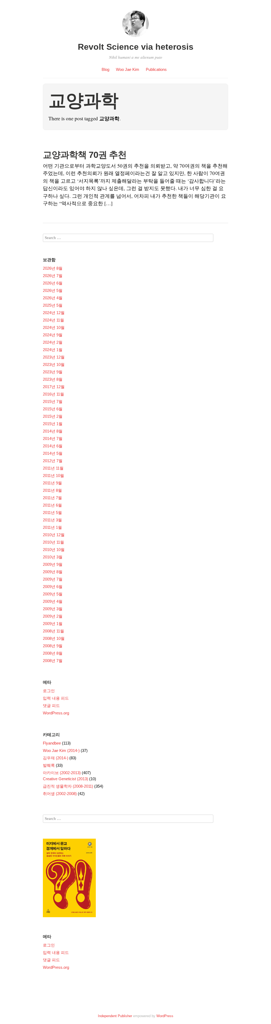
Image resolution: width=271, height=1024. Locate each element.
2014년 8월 (52, 431)
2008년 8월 (52, 653)
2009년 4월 (52, 601)
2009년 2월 (52, 616)
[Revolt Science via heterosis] (135, 37)
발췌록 (49, 765)
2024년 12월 (54, 312)
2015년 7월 (52, 401)
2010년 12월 (54, 534)
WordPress (164, 1016)
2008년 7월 (52, 660)
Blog (105, 69)
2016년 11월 (53, 394)
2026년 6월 (52, 283)
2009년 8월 (52, 572)
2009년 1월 (52, 623)
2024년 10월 (54, 327)
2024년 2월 (52, 342)
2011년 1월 (52, 527)
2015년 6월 (52, 409)
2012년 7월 (52, 460)
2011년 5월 (52, 512)
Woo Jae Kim (127, 69)
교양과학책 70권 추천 (85, 155)
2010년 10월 (54, 549)
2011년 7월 (52, 497)
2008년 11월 (53, 631)
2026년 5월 (52, 290)
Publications (156, 69)
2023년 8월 (52, 379)
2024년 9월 (52, 335)
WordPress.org (56, 713)
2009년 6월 (52, 586)
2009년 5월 (52, 594)
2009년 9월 (52, 564)
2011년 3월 (52, 520)
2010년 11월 (53, 542)
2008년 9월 (52, 646)
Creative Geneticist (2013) (65, 779)
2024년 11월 (53, 320)
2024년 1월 (52, 349)
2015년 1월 (52, 423)
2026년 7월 (52, 275)
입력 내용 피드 (56, 698)
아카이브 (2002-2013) (62, 772)
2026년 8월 (52, 268)
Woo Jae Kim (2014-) (61, 750)
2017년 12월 (54, 386)
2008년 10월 (54, 638)
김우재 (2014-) (55, 758)
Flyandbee (52, 743)
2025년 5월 (52, 305)
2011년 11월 (53, 468)
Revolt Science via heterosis (135, 47)
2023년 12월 (54, 357)
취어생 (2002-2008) (60, 793)
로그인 (49, 690)
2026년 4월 (52, 298)
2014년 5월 (52, 453)
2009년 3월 (52, 609)
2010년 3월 (52, 557)
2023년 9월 (52, 372)
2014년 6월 (52, 446)
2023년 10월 (54, 364)
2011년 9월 (52, 483)
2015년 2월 (52, 416)
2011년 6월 (52, 505)
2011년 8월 (52, 490)
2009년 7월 (52, 579)
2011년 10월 (53, 475)
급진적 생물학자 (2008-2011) (68, 786)
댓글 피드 (51, 705)
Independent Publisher (115, 1016)
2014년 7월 (52, 438)
